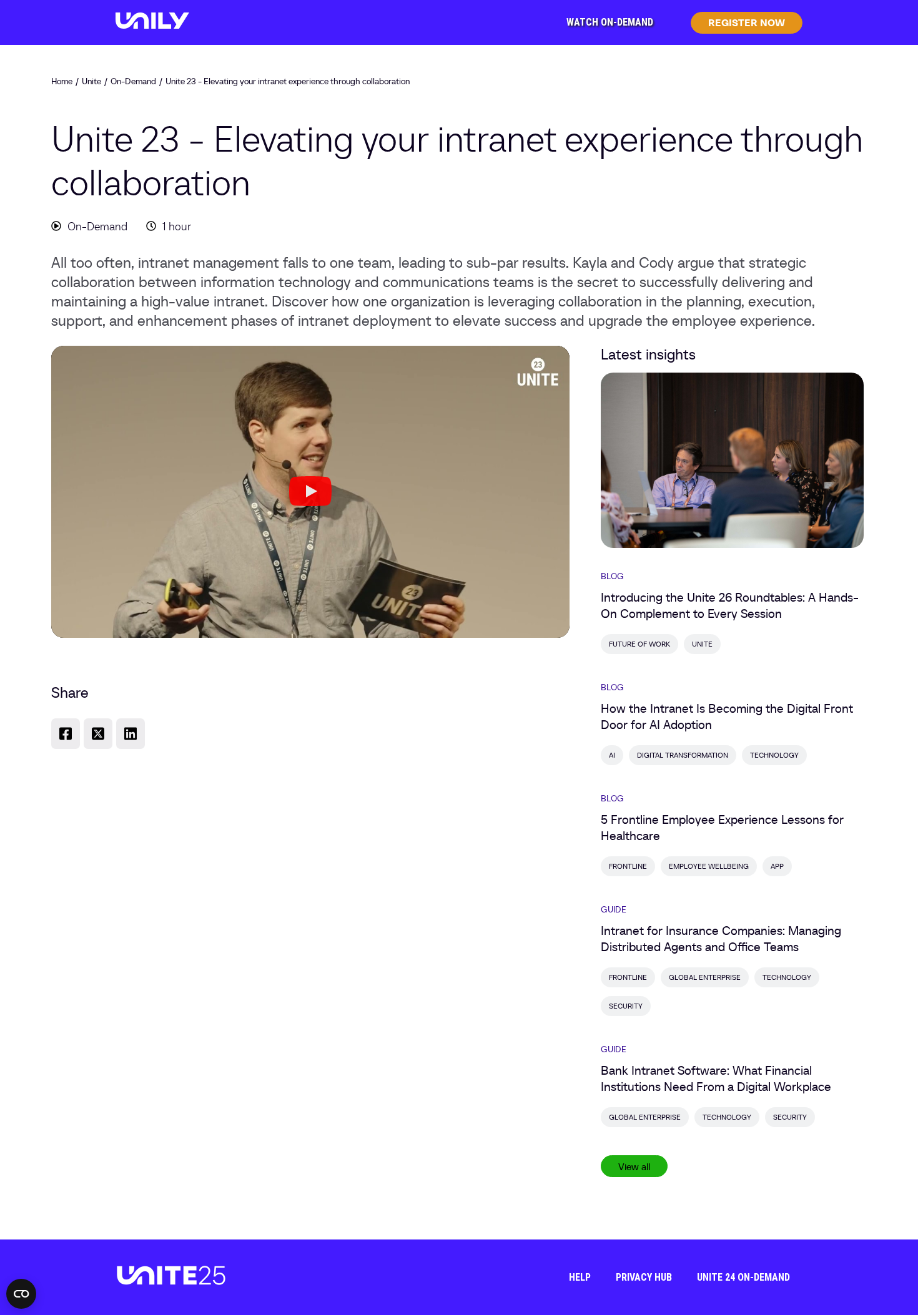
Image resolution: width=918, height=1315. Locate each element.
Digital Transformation (682, 755)
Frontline (628, 866)
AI (612, 755)
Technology (774, 755)
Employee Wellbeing (709, 866)
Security (626, 1005)
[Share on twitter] (98, 733)
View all (634, 1166)
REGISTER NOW (746, 22)
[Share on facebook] (65, 733)
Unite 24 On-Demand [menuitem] (743, 1277)
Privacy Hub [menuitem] (644, 1277)
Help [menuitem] (580, 1277)
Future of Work (639, 643)
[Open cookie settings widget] (21, 1294)
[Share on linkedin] (130, 733)
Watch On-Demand (609, 22)
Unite (702, 643)
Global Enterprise (705, 977)
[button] (310, 492)
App (777, 866)
